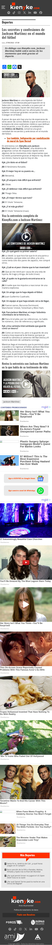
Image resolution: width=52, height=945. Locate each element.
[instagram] (19, 13)
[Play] (26, 236)
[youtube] (35, 13)
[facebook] (40, 13)
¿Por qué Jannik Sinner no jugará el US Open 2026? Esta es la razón (26, 876)
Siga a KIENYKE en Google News (22, 478)
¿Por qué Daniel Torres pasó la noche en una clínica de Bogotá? (26, 882)
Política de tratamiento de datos (26, 910)
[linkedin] (29, 13)
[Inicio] (25, 6)
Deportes (7, 22)
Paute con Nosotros (26, 915)
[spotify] (8, 13)
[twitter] (24, 13)
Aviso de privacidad (26, 906)
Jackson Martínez (11, 401)
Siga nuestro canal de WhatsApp (22, 490)
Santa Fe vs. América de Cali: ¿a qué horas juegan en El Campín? (25, 864)
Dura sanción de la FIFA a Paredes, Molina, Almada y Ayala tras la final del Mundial (25, 870)
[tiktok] (14, 13)
